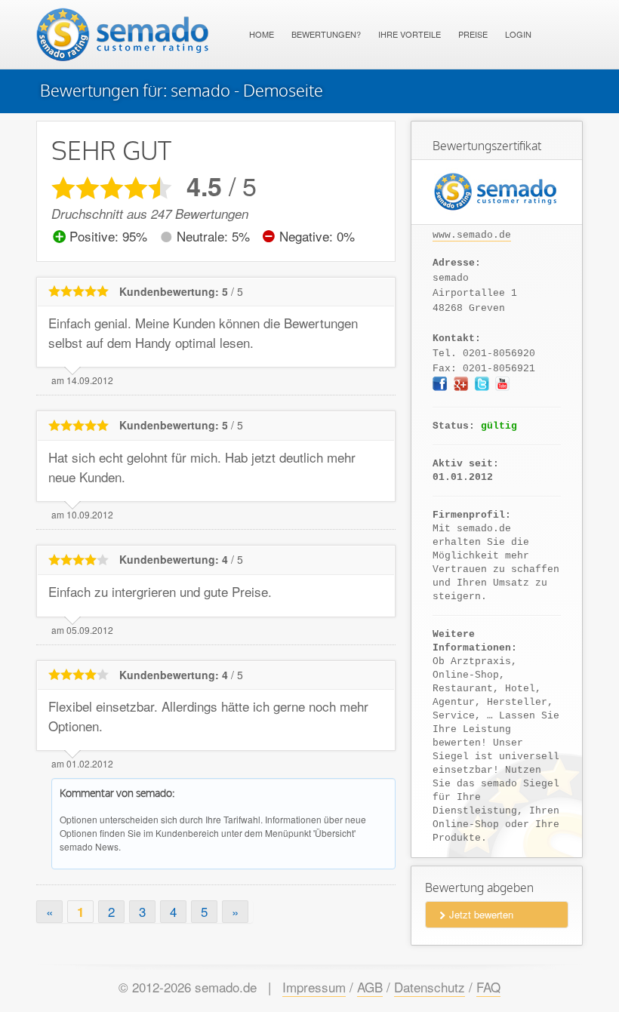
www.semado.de (472, 235)
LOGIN (518, 34)
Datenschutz (429, 986)
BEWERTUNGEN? (326, 34)
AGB (370, 986)
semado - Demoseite (247, 91)
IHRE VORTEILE (409, 34)
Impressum (314, 986)
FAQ (488, 986)
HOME (261, 34)
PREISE (473, 34)
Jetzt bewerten (481, 914)
